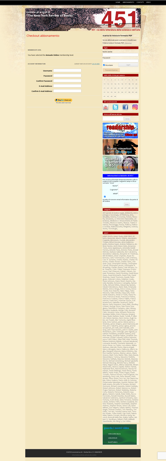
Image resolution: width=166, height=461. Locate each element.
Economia (121, 217)
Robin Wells (125, 394)
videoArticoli (112, 438)
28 (129, 88)
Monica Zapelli (118, 367)
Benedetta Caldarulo (111, 254)
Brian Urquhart (120, 256)
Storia (105, 228)
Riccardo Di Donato (121, 384)
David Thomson (116, 277)
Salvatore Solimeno (110, 398)
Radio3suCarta (116, 226)
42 (108, 96)
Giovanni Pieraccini (127, 312)
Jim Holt (115, 328)
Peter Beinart (125, 376)
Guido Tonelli (125, 316)
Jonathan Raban (119, 335)
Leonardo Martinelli (125, 343)
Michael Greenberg (116, 361)
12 (108, 84)
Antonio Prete (126, 250)
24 (115, 88)
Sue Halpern (114, 407)
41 (104, 96)
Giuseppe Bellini (109, 314)
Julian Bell (121, 339)
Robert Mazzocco (123, 388)
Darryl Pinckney (122, 273)
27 (126, 88)
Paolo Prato (113, 372)
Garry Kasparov (115, 304)
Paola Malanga (115, 370)
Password (48, 76)
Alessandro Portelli (117, 240)
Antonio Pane (114, 250)
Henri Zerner (124, 318)
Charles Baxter (122, 259)
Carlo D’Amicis (131, 258)
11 (104, 84)
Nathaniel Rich (108, 368)
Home (118, 2)
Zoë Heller (126, 421)
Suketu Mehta (125, 407)
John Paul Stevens (114, 330)
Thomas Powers (114, 409)
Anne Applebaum (115, 248)
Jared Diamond (129, 324)
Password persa (111, 70)
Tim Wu (111, 411)
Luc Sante (117, 345)
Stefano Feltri (114, 402)
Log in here (96, 64)
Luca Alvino (126, 345)
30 (136, 88)
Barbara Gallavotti (117, 252)
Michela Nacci (122, 363)
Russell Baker (130, 396)
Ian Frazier (110, 320)
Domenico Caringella (122, 283)
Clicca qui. (128, 43)
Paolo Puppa (124, 372)
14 (115, 84)
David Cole (126, 275)
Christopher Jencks (116, 265)
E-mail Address (45, 86)
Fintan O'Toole (121, 295)
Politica (128, 224)
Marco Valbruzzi (122, 349)
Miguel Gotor (113, 365)
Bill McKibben (108, 256)
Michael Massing (109, 363)
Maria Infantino (127, 351)
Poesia (121, 224)
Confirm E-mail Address (42, 91)
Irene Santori (112, 322)
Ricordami (109, 65)
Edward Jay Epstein (127, 285)
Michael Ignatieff (130, 361)
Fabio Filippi (124, 291)
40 (136, 92)
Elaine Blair (123, 287)
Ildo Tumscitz (120, 320)
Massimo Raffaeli (109, 359)
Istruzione (109, 219)
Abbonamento (128, 2)
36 (122, 92)
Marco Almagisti (109, 349)
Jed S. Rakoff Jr (112, 326)
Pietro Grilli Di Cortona (127, 380)
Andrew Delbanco (127, 244)
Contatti (140, 2)
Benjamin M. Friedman (129, 254)
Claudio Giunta (117, 267)
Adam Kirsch (108, 236)
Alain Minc (128, 236)
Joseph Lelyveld (116, 337)
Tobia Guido (117, 413)
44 (115, 96)
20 (136, 84)
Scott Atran (114, 400)
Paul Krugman (128, 374)
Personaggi (113, 224)
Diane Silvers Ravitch (123, 281)
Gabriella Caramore (120, 302)
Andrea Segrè (113, 244)
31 (104, 92)
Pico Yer (122, 378)
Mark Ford (113, 355)
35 (118, 92)
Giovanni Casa (113, 312)
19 (133, 84)
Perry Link (115, 376)
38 (129, 92)
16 (122, 84)
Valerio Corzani (113, 415)
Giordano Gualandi (110, 310)
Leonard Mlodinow (129, 341)
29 (133, 88)
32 (108, 92)
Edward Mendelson (110, 287)
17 (126, 84)
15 (118, 84)
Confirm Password (44, 81)
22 (108, 88)
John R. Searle (127, 330)
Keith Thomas (131, 339)
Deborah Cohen (114, 279)
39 (133, 92)
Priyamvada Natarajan (111, 382)
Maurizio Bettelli (123, 359)
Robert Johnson (109, 388)
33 (111, 92)
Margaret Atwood (113, 351)
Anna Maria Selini (120, 246)
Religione (127, 226)
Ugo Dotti (126, 413)
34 (115, 92)
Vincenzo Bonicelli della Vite (119, 416)
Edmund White (113, 285)
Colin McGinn (129, 267)
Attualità (106, 217)
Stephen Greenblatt (122, 403)
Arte (131, 215)
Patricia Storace (116, 374)
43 (111, 96)
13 (111, 84)
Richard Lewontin (117, 386)
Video (148, 2)
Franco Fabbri (123, 298)
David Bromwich (114, 275)
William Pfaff (122, 419)
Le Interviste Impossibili (123, 219)
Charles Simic (126, 261)
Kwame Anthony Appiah (112, 341)
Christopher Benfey (119, 263)
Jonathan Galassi (124, 333)
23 (111, 88)
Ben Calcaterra (130, 252)
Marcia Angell (128, 347)
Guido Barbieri (113, 316)
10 (136, 80)
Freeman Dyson (124, 300)
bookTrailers (113, 442)
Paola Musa (126, 370)
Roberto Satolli (114, 394)
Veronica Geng (126, 415)
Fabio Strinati (115, 293)
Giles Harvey (130, 308)
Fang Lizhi (126, 293)
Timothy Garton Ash (123, 411)
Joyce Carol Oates (110, 339)
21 (104, 88)
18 (129, 84)
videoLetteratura (114, 434)
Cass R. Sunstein (109, 259)
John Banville (124, 328)
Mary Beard (133, 355)
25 (118, 88)
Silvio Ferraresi (125, 400)
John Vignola (129, 331)
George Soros (114, 306)
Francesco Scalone (110, 298)
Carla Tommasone (117, 258)
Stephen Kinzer (116, 405)
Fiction (128, 217)
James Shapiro (116, 324)
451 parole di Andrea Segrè (113, 213)
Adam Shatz (118, 236)
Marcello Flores (116, 347)
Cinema (113, 217)
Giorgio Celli (123, 310)
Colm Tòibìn (117, 269)
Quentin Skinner (127, 382)
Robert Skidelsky (122, 390)
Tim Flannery (127, 409)
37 (126, 92)
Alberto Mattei (121, 238)
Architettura (124, 215)
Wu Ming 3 (117, 421)
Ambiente (128, 213)
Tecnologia (112, 228)
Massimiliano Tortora (111, 357)
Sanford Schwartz (126, 398)
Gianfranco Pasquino (116, 308)
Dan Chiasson (113, 271)
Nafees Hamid (130, 367)
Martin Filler (123, 355)
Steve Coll (126, 405)
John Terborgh (118, 331)
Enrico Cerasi (125, 289)
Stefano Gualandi (127, 402)
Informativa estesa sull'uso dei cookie (84, 455)
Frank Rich (113, 300)
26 (122, 88)
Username (47, 71)
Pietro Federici (112, 380)
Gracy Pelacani (122, 314)
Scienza (134, 226)
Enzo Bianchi (114, 291)
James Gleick (123, 322)
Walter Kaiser (128, 417)
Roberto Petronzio (115, 392)
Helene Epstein (112, 318)
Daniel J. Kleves (126, 271)
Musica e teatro (116, 222)
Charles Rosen (114, 261)
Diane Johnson (108, 281)
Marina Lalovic (125, 353)
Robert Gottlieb (131, 386)
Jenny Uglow (124, 326)
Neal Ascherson (121, 368)
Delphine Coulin (127, 279)
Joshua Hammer (129, 337)
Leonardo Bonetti (110, 343)
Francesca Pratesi (128, 296)
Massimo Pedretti (128, 357)
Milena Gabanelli (125, 365)
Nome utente (107, 52)
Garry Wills (126, 304)
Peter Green (113, 378)
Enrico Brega (114, 289)
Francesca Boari (113, 296)
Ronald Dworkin (117, 396)
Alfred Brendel (114, 242)
